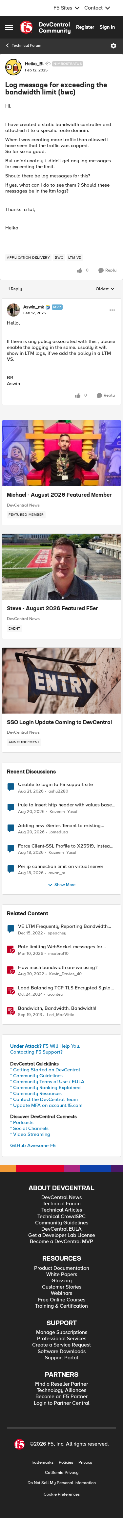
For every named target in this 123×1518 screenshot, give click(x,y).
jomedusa (59, 832)
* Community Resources (36, 1093)
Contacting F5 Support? (36, 1052)
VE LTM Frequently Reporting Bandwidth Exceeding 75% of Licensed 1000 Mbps (63, 926)
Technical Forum (26, 45)
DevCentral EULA (61, 1229)
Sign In (107, 27)
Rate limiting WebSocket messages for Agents (60, 947)
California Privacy (61, 1472)
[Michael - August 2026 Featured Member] (61, 453)
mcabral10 (58, 953)
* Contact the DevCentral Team (44, 1099)
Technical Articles (61, 1210)
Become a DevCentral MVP (61, 1242)
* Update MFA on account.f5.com (46, 1105)
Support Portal (61, 1358)
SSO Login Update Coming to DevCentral (59, 722)
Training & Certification (61, 1306)
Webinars (61, 1293)
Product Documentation (61, 1268)
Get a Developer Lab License (61, 1235)
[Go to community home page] (45, 27)
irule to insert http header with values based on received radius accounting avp (66, 805)
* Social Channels (29, 1128)
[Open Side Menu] (9, 27)
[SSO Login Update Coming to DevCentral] (61, 681)
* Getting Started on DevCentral (45, 1070)
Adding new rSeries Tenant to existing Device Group (59, 825)
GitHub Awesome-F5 (33, 1145)
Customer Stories (61, 1287)
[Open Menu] (113, 45)
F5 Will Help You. (45, 1046)
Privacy (85, 1462)
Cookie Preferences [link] (62, 1494)
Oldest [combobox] (105, 289)
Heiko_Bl (34, 63)
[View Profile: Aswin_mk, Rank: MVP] (13, 310)
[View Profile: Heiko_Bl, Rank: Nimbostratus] (13, 67)
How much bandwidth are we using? (57, 967)
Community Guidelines (61, 1223)
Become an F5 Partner (61, 1397)
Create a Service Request (61, 1345)
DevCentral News (23, 505)
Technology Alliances (61, 1390)
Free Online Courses (61, 1300)
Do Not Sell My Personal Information (62, 1482)
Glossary (61, 1281)
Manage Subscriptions (61, 1332)
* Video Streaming (30, 1134)
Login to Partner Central (61, 1403)
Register (85, 27)
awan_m (57, 873)
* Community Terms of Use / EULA (47, 1082)
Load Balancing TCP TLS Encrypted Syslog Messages (65, 988)
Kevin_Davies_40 (65, 974)
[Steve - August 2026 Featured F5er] (61, 567)
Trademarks (42, 1462)
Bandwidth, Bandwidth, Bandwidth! (57, 1008)
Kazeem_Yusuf (63, 811)
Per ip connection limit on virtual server (60, 866)
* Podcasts (21, 1122)
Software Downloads (62, 1351)
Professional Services (61, 1339)
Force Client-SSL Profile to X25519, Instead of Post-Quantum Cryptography (65, 846)
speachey (57, 933)
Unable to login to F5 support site (55, 784)
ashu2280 (58, 791)
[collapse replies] (61, 301)
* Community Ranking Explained (45, 1087)
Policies (66, 1462)
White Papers (61, 1274)
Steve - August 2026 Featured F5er (52, 609)
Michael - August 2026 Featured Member (59, 495)
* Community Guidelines (36, 1076)
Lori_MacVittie (60, 1014)
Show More (64, 884)
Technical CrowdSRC (61, 1217)
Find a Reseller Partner (61, 1384)
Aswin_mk (33, 307)
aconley (55, 994)
